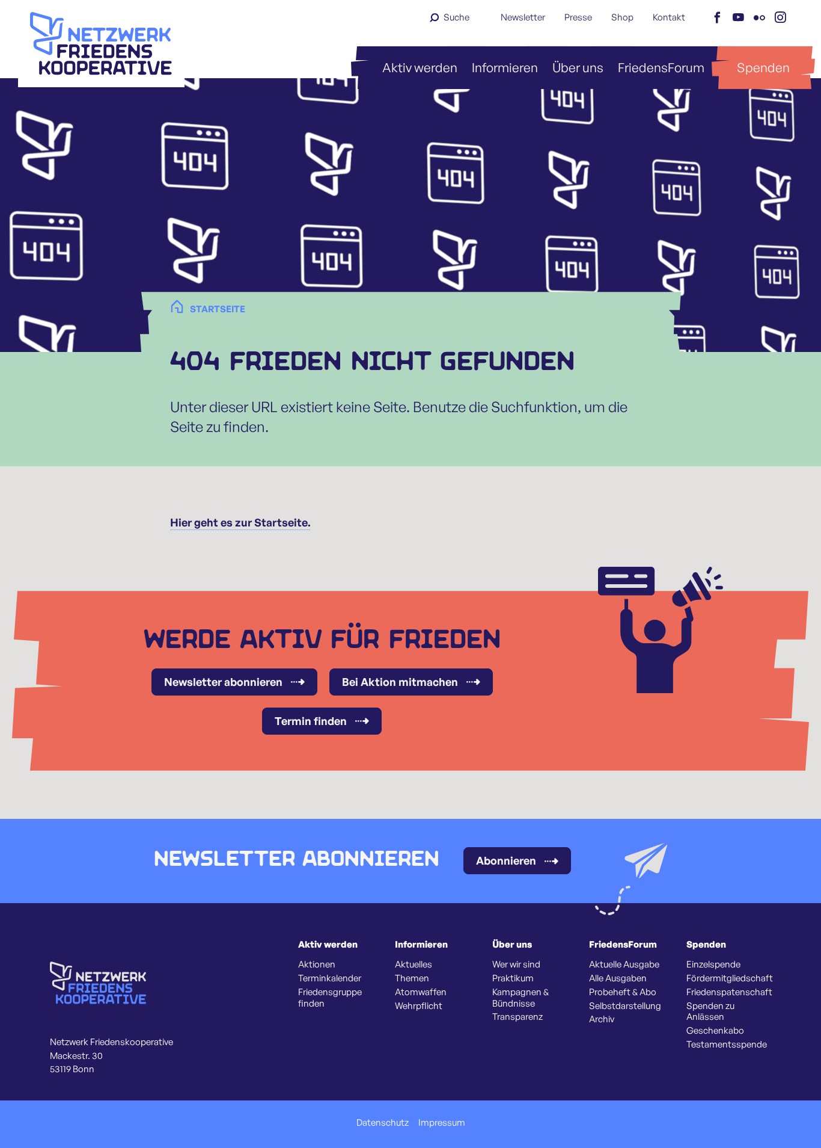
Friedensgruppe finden (330, 998)
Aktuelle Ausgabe (624, 964)
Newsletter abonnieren (223, 681)
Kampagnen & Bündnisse (520, 998)
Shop (622, 17)
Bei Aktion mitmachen (400, 681)
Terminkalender (329, 978)
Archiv (601, 1019)
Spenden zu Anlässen (710, 1012)
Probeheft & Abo (622, 992)
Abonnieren (506, 860)
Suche (456, 17)
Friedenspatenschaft (729, 992)
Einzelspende (713, 964)
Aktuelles (413, 964)
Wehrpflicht (418, 1006)
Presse (578, 17)
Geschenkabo (715, 1030)
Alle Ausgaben (618, 978)
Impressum (441, 1122)
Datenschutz (382, 1122)
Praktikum (513, 978)
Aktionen (316, 964)
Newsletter (523, 17)
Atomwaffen (421, 992)
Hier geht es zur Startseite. (240, 522)
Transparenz (517, 1016)
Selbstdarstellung (625, 1006)
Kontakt (669, 17)
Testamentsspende (726, 1044)
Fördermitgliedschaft (729, 978)
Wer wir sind (516, 964)
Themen (412, 978)
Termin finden (311, 720)
